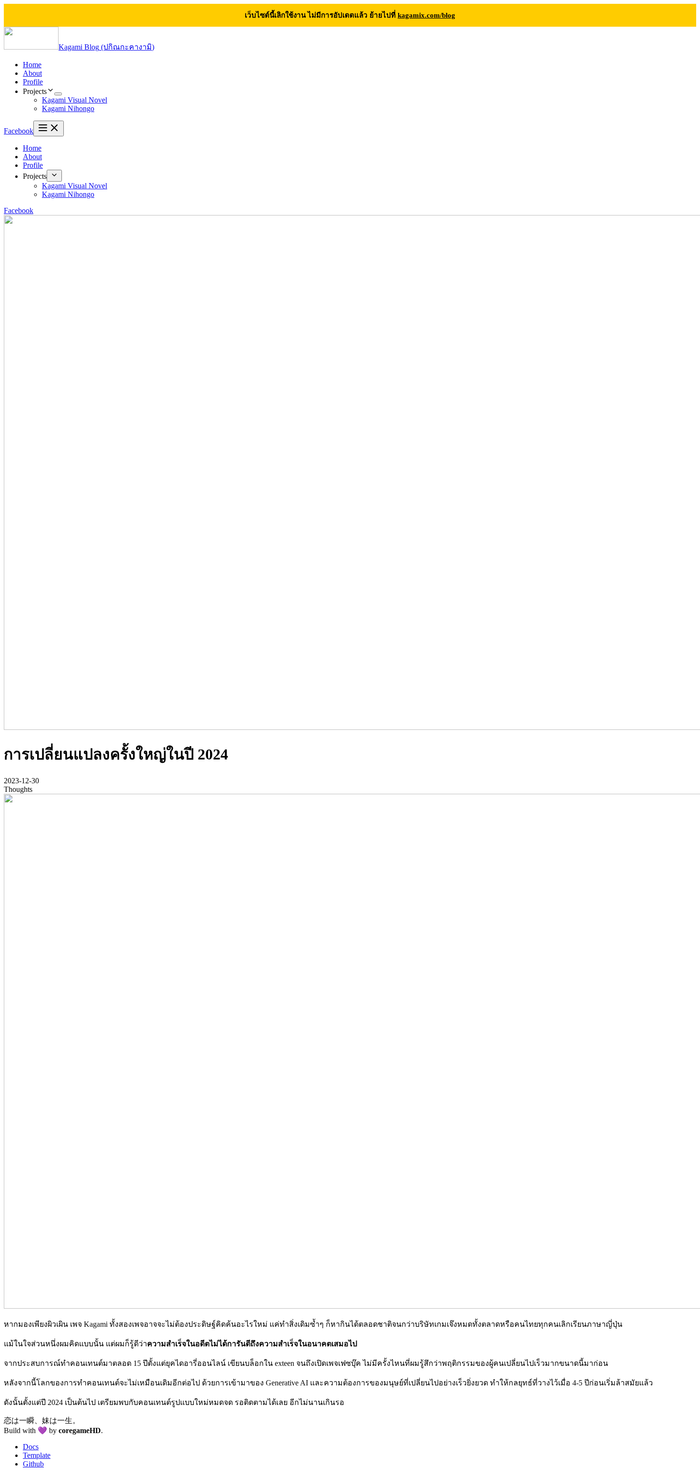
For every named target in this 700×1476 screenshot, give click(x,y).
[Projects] (58, 93)
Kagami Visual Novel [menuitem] (74, 186)
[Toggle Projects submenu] (54, 176)
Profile (33, 82)
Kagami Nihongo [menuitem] (68, 194)
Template (36, 1455)
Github (33, 1464)
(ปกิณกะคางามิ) (106, 47)
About (32, 73)
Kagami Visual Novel (74, 100)
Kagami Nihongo (68, 108)
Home (32, 65)
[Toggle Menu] (48, 128)
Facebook (18, 131)
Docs (31, 1447)
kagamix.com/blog (426, 15)
